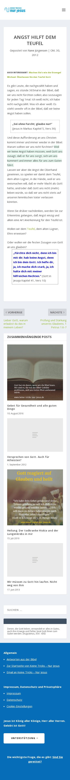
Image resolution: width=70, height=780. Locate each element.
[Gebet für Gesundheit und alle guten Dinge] (35, 372)
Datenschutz (14, 700)
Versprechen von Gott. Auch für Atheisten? (28, 458)
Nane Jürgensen (37, 50)
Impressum (14, 693)
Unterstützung (23, 738)
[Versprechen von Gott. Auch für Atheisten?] (35, 435)
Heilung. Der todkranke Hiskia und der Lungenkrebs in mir (32, 532)
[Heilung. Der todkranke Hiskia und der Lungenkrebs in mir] (35, 497)
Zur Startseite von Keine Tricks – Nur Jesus (33, 666)
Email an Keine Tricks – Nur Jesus (27, 672)
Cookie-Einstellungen (19, 706)
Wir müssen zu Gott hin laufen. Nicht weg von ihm (32, 583)
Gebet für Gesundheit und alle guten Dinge (32, 407)
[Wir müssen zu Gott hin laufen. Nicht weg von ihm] (35, 560)
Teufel (31, 229)
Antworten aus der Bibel (22, 659)
